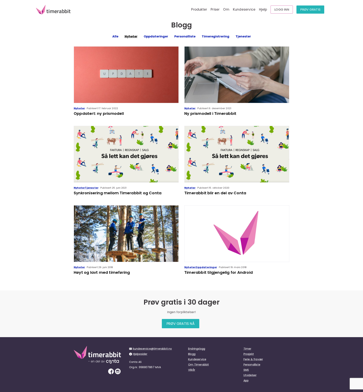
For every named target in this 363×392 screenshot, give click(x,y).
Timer (247, 349)
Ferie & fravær (253, 359)
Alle (115, 36)
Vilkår (191, 370)
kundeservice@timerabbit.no (152, 349)
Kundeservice (244, 9)
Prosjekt (249, 354)
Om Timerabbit (198, 364)
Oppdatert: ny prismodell (99, 113)
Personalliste (184, 36)
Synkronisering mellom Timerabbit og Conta (117, 193)
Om (226, 9)
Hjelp (263, 9)
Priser (215, 9)
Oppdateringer (156, 36)
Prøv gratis (310, 9)
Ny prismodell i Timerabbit (210, 113)
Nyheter (131, 36)
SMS (246, 370)
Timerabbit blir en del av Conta (215, 193)
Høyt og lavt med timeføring (102, 272)
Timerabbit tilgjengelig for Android (218, 272)
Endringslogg (196, 349)
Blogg (191, 354)
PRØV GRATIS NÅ (181, 323)
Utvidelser (250, 375)
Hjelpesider (140, 354)
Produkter (199, 9)
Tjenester (243, 36)
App (246, 380)
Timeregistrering (215, 36)
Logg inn (281, 9)
